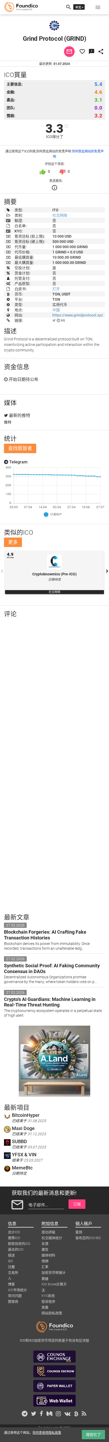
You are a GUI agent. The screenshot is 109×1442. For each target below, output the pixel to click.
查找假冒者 (20, 448)
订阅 (77, 1204)
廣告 (45, 1249)
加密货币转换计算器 (54, 1273)
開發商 (13, 1301)
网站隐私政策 (52, 1313)
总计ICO (14, 1232)
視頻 (45, 1261)
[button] (98, 7)
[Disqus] (54, 690)
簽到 (78, 1232)
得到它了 (93, 1435)
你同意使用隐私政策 (47, 1433)
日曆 (11, 1267)
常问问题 (15, 1296)
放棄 (45, 1307)
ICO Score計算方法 (54, 1284)
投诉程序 (48, 1301)
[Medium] (63, 320)
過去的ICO (16, 1249)
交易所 (13, 1273)
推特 (7, 422)
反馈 (45, 1244)
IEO (10, 1261)
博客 (11, 1284)
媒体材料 (48, 1255)
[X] (54, 320)
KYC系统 (48, 1296)
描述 (11, 1255)
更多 (13, 542)
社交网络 (59, 215)
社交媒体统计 (52, 1238)
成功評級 (48, 1232)
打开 (56, 289)
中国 (56, 310)
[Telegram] (58, 320)
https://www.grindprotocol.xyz (77, 315)
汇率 (45, 1267)
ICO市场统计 (17, 1290)
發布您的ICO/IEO (88, 1238)
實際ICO (14, 1238)
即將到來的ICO (19, 1244)
